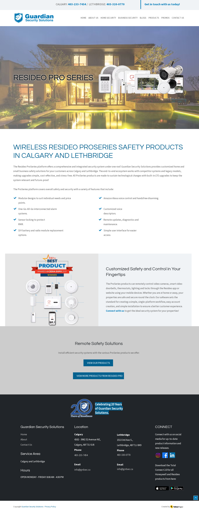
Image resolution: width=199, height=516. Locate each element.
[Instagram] (158, 455)
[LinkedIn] (172, 455)
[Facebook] (165, 455)
